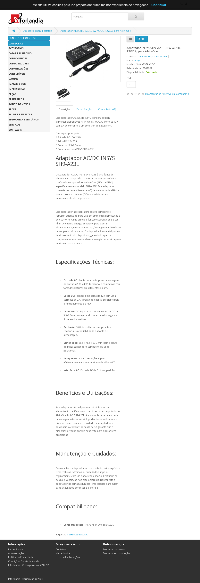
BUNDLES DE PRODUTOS (22, 38)
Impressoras (17, 89)
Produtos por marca (114, 549)
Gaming (14, 78)
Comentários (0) (107, 109)
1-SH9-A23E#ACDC (77, 534)
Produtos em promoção (116, 553)
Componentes (18, 58)
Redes (12, 109)
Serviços (14, 124)
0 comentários (153, 94)
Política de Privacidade (20, 557)
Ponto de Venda (19, 104)
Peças (12, 94)
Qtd (129, 78)
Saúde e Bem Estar (20, 114)
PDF (142, 39)
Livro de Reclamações (68, 557)
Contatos (61, 549)
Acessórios (16, 48)
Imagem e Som (17, 84)
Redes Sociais (15, 549)
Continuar (158, 5)
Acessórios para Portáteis (37, 31)
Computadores (19, 63)
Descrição (64, 109)
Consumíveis (17, 73)
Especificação (84, 109)
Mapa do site (63, 553)
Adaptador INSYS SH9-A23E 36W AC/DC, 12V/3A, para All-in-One (96, 31)
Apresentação (16, 553)
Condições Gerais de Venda (23, 561)
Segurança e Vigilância (24, 119)
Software (15, 129)
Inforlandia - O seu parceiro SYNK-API (28, 565)
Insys (137, 60)
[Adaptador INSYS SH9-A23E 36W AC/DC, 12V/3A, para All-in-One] (88, 59)
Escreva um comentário (176, 94)
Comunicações (18, 68)
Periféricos (16, 99)
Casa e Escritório (20, 53)
